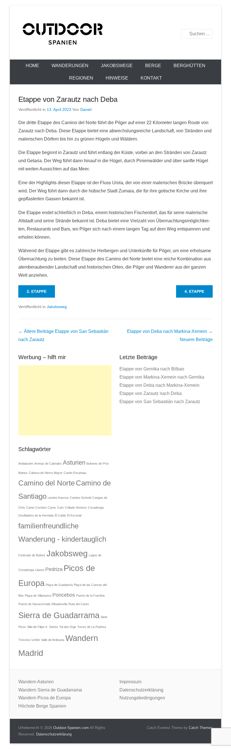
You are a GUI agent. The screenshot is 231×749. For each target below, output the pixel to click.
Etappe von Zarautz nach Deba (67, 99)
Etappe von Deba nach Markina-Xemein (159, 385)
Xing (208, 18)
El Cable (60, 515)
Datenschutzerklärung (141, 690)
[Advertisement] (65, 400)
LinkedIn (171, 18)
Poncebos (63, 595)
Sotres (53, 627)
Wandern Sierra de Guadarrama (50, 690)
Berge (153, 65)
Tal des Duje (67, 627)
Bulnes (23, 473)
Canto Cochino (36, 507)
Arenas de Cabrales (48, 463)
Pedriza (54, 569)
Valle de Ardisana (52, 640)
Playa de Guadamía (59, 585)
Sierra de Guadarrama (58, 615)
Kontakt (151, 78)
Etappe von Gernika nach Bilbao (151, 368)
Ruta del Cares (78, 604)
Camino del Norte (46, 483)
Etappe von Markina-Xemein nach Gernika (161, 377)
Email (196, 18)
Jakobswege (117, 65)
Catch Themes (201, 728)
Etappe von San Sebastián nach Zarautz (159, 401)
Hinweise (117, 78)
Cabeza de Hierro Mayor (46, 473)
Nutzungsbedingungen (142, 697)
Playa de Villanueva (38, 595)
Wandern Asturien (36, 681)
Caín (60, 507)
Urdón (36, 640)
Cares (52, 507)
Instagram (183, 18)
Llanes (39, 570)
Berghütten (189, 65)
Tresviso (24, 640)
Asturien (74, 462)
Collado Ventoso (76, 507)
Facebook (147, 18)
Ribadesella (59, 604)
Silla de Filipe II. (37, 627)
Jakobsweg (57, 306)
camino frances (58, 497)
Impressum (130, 681)
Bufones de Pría (97, 463)
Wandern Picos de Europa (44, 697)
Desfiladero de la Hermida (36, 515)
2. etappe (36, 291)
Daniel (86, 109)
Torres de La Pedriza (91, 627)
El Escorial (74, 515)
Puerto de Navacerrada (34, 604)
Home (32, 65)
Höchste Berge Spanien (42, 706)
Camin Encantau (75, 473)
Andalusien (25, 463)
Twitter (159, 18)
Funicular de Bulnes (31, 555)
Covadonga (96, 507)
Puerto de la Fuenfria (90, 595)
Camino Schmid (80, 497)
